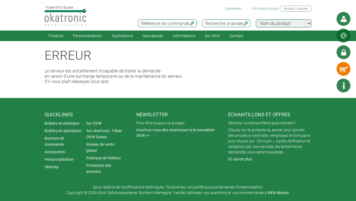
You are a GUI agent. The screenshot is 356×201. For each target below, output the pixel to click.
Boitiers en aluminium (62, 131)
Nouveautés (152, 36)
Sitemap (51, 167)
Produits (56, 36)
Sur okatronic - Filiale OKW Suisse (104, 134)
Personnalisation (87, 36)
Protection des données (98, 168)
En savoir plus (240, 159)
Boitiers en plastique (61, 123)
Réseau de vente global (100, 147)
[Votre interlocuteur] (343, 19)
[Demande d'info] (343, 35)
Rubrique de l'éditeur (103, 158)
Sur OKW (212, 36)
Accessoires (54, 152)
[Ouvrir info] (343, 85)
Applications (122, 36)
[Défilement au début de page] (327, 85)
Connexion (233, 9)
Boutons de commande (54, 141)
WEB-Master (278, 192)
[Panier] (343, 69)
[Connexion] (343, 52)
